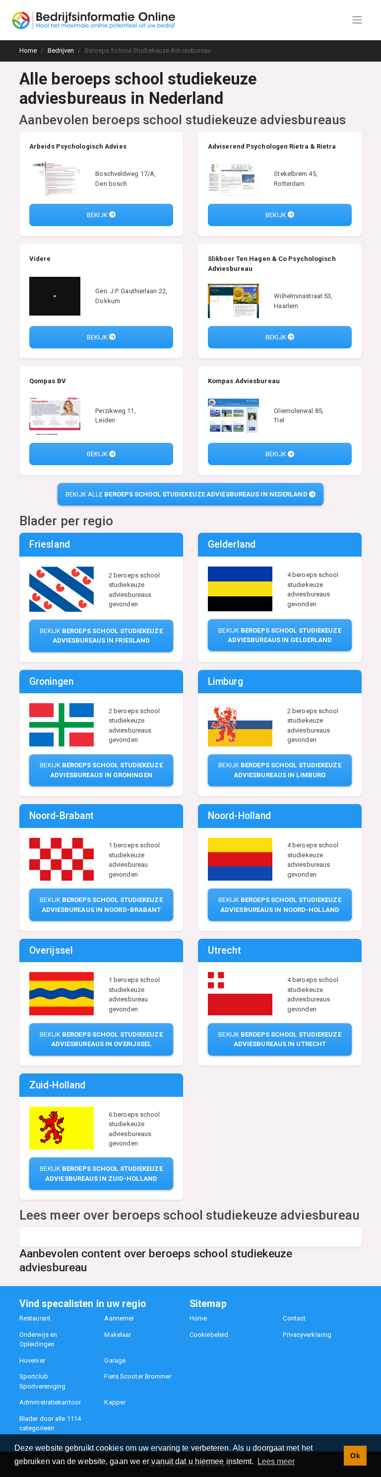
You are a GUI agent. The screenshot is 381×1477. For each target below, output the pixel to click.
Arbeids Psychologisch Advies (78, 146)
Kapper (115, 1402)
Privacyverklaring (307, 1334)
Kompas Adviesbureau (244, 381)
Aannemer (119, 1318)
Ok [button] (355, 1456)
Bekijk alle (186, 494)
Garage (115, 1360)
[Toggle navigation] (357, 20)
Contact (294, 1318)
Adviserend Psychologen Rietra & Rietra (272, 146)
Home (198, 1318)
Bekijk (98, 215)
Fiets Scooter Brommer (137, 1376)
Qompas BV (47, 381)
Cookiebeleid (209, 1334)
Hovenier (32, 1360)
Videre (40, 258)
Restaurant (35, 1318)
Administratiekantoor (50, 1402)
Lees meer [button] (276, 1461)
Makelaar (117, 1334)
